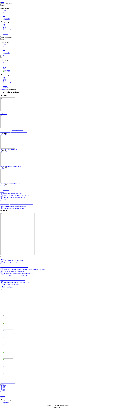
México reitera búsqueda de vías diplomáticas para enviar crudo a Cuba (14, 262)
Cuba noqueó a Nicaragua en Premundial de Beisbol (10, 149)
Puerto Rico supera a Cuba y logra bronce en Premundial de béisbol (13, 111)
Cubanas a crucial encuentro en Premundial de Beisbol (10, 166)
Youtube (4, 10)
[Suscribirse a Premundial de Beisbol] (7, 383)
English (8, 18)
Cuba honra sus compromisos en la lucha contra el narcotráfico (12, 271)
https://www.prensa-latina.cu (17, 130)
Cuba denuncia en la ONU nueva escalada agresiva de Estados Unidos (13, 275)
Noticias (5, 89)
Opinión (4, 30)
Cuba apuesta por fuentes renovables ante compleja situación (12, 208)
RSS (4, 16)
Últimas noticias (6, 187)
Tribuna (1, 388)
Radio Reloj (2, 389)
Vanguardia (2, 390)
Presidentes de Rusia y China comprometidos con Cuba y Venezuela (13, 264)
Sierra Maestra (3, 397)
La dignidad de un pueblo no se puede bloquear (9, 284)
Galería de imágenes (6, 287)
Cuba (4, 25)
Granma (2, 392)
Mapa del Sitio (5, 403)
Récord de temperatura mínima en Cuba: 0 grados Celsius (11, 277)
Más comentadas (6, 190)
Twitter (4, 12)
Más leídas (5, 188)
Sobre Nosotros (6, 402)
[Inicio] (2, 2)
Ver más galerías (3, 381)
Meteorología (3, 385)
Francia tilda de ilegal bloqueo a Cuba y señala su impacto (11, 260)
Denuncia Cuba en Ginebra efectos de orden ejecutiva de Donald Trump (14, 267)
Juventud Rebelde (3, 393)
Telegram (4, 14)
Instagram (5, 11)
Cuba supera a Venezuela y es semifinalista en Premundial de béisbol (13, 132)
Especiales (5, 31)
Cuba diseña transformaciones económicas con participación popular (13, 199)
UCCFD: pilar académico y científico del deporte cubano (11, 193)
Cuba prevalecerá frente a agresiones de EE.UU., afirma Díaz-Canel (13, 206)
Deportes (4, 27)
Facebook (5, 13)
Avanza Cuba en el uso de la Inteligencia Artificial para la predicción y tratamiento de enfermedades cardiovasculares (22, 269)
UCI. (61, 407)
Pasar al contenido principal (5, 1)
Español (8, 19)
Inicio (4, 24)
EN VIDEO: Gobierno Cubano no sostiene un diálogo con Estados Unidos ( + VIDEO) (17, 273)
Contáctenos (5, 34)
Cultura (4, 28)
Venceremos (2, 396)
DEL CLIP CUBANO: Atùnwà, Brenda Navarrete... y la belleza (12, 280)
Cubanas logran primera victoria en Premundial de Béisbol (11, 183)
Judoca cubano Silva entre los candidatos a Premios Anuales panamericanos (14, 201)
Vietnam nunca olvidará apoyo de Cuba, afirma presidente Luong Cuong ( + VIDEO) (16, 282)
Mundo (4, 26)
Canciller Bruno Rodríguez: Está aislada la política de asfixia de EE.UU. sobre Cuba (16, 204)
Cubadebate (2, 387)
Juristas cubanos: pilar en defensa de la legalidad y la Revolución (12, 197)
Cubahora (2, 394)
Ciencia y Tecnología (7, 29)
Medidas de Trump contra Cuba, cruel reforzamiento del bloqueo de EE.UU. (15, 195)
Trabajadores (2, 391)
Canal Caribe (2, 386)
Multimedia (5, 33)
